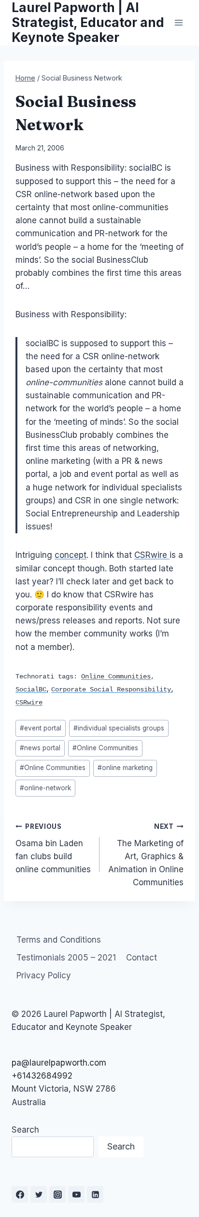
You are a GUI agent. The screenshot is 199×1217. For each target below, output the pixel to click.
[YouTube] (76, 1194)
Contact (141, 957)
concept (70, 555)
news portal (40, 748)
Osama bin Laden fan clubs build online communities (53, 848)
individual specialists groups (118, 728)
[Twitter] (38, 1194)
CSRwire (152, 555)
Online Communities (105, 748)
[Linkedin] (95, 1194)
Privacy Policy (43, 975)
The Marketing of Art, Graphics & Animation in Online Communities (146, 855)
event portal (40, 728)
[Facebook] (20, 1194)
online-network (45, 788)
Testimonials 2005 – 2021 (66, 957)
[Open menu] (178, 22)
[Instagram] (57, 1194)
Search (25, 1130)
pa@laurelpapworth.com (59, 1063)
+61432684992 (42, 1076)
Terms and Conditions (58, 940)
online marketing (125, 767)
